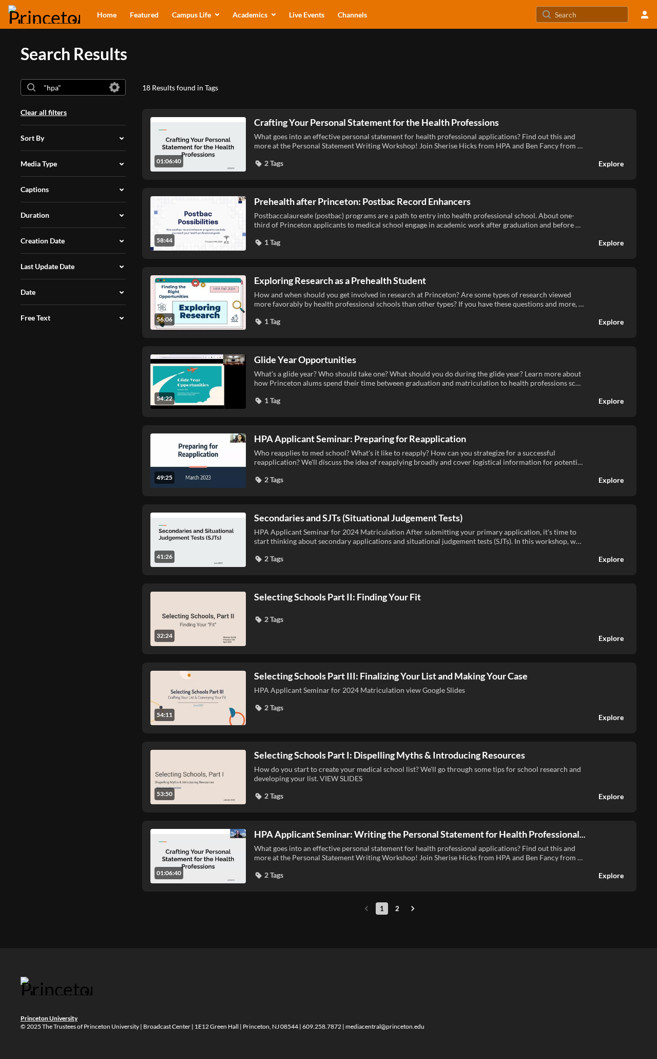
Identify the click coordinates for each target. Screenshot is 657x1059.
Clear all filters (44, 112)
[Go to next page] (413, 908)
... (420, 834)
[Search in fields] (114, 87)
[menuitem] (106, 14)
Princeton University (49, 1018)
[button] (268, 163)
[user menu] (644, 14)
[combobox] (73, 87)
